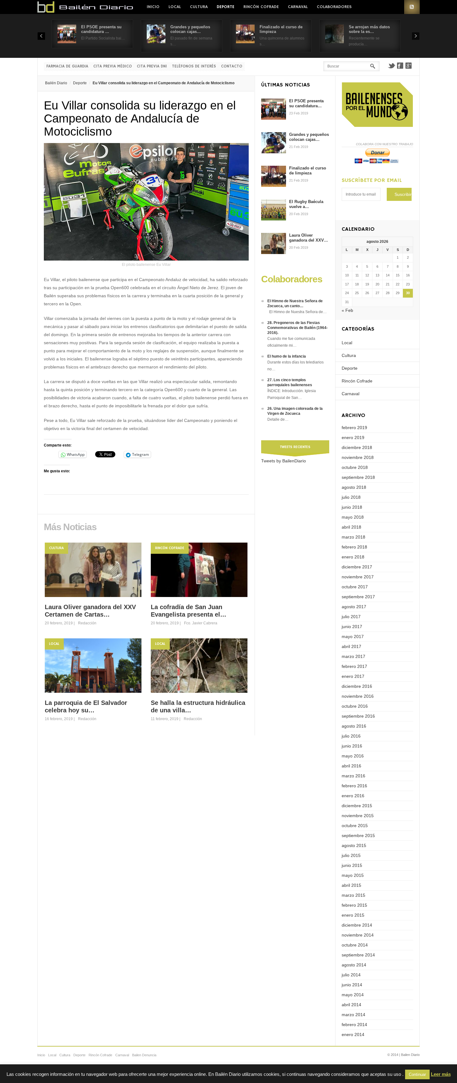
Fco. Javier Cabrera (200, 623)
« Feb (347, 310)
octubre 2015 (355, 825)
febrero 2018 (354, 546)
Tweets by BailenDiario (283, 460)
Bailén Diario (56, 83)
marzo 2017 (353, 656)
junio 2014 (352, 984)
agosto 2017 (354, 606)
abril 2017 (351, 646)
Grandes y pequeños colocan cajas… (190, 29)
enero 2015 (353, 915)
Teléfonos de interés (194, 66)
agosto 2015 (354, 845)
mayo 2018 (353, 517)
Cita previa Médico (112, 66)
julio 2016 (351, 736)
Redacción (87, 623)
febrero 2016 (354, 785)
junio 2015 (352, 865)
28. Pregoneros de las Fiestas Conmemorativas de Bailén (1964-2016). (297, 328)
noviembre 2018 (358, 457)
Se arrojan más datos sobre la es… (369, 29)
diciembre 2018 (357, 447)
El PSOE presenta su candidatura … (101, 29)
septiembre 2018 (358, 477)
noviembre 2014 (358, 935)
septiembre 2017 (358, 596)
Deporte (225, 7)
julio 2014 (351, 974)
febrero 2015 (354, 905)
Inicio (153, 7)
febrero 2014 (354, 1024)
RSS (412, 7)
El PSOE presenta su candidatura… (306, 103)
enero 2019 (353, 437)
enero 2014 (353, 1034)
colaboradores (334, 7)
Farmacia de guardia (67, 66)
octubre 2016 (355, 706)
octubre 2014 (355, 944)
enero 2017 (353, 676)
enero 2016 (353, 795)
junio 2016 (352, 745)
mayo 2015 (353, 875)
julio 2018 (351, 497)
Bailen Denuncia (144, 1055)
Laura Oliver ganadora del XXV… (308, 238)
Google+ (408, 65)
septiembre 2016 (358, 716)
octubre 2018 (355, 467)
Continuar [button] (417, 1074)
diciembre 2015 (357, 805)
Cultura (199, 7)
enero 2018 (353, 556)
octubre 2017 (355, 586)
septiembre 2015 (358, 835)
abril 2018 (351, 527)
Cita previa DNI (152, 66)
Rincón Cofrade (261, 7)
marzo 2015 (353, 895)
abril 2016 (351, 765)
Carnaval (298, 7)
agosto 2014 (354, 964)
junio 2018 (352, 507)
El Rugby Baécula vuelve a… (306, 204)
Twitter (391, 65)
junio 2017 (352, 626)
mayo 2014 (353, 994)
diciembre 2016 (357, 686)
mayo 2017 (353, 636)
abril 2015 (351, 885)
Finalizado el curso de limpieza (307, 170)
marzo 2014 (353, 1014)
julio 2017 (351, 616)
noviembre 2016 (358, 696)
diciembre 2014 (357, 925)
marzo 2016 (353, 775)
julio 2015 (351, 855)
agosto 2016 (354, 726)
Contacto (231, 66)
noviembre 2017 (358, 576)
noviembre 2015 (358, 815)
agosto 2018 (354, 487)
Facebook (400, 65)
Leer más (441, 1074)
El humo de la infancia (286, 356)
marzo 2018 (353, 537)
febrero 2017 (354, 666)
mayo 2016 (353, 755)
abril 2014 (351, 1004)
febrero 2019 (354, 427)
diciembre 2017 (357, 566)
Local (174, 7)
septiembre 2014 (358, 954)
